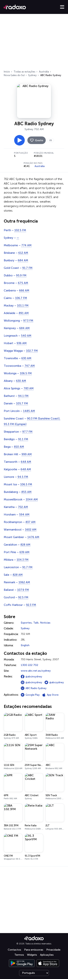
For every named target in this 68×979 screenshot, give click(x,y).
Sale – (13, 574)
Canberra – (16, 290)
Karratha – (16, 507)
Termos (19, 954)
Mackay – (16, 305)
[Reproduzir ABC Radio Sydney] (19, 140)
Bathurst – (16, 396)
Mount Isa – (18, 484)
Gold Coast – (18, 268)
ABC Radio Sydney (36, 688)
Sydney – (11, 237)
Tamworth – (17, 462)
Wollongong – (18, 320)
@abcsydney (56, 682)
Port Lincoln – (19, 411)
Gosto (39, 140)
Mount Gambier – (21, 537)
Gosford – (16, 597)
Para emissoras (33, 949)
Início (7, 71)
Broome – (16, 283)
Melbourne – (18, 245)
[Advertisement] (34, 43)
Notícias (45, 622)
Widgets (32, 954)
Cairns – (15, 298)
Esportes (26, 622)
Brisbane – (16, 253)
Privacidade (53, 949)
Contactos (14, 949)
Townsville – (17, 358)
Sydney (32, 75)
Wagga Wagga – (21, 350)
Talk (36, 622)
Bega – (14, 446)
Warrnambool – (20, 529)
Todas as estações (24, 71)
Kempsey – (17, 328)
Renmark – (17, 582)
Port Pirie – (16, 552)
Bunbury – (16, 260)
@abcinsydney (34, 676)
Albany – (15, 381)
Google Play (33, 694)
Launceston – (18, 567)
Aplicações (47, 954)
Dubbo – (15, 275)
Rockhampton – (20, 522)
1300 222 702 (29, 665)
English (25, 645)
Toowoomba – (19, 366)
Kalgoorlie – (17, 469)
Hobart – (15, 343)
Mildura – (16, 559)
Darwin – (16, 403)
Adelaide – (16, 313)
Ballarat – (16, 590)
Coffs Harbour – (20, 605)
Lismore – (16, 477)
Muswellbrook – (21, 499)
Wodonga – (18, 373)
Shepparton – (18, 431)
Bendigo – (16, 439)
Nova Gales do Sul (14, 75)
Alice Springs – (19, 388)
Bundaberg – (18, 492)
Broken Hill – (18, 454)
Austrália (44, 71)
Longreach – (17, 335)
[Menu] (62, 7)
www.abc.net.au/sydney (36, 670)
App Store (53, 694)
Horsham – (16, 514)
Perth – (15, 230)
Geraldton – (17, 544)
